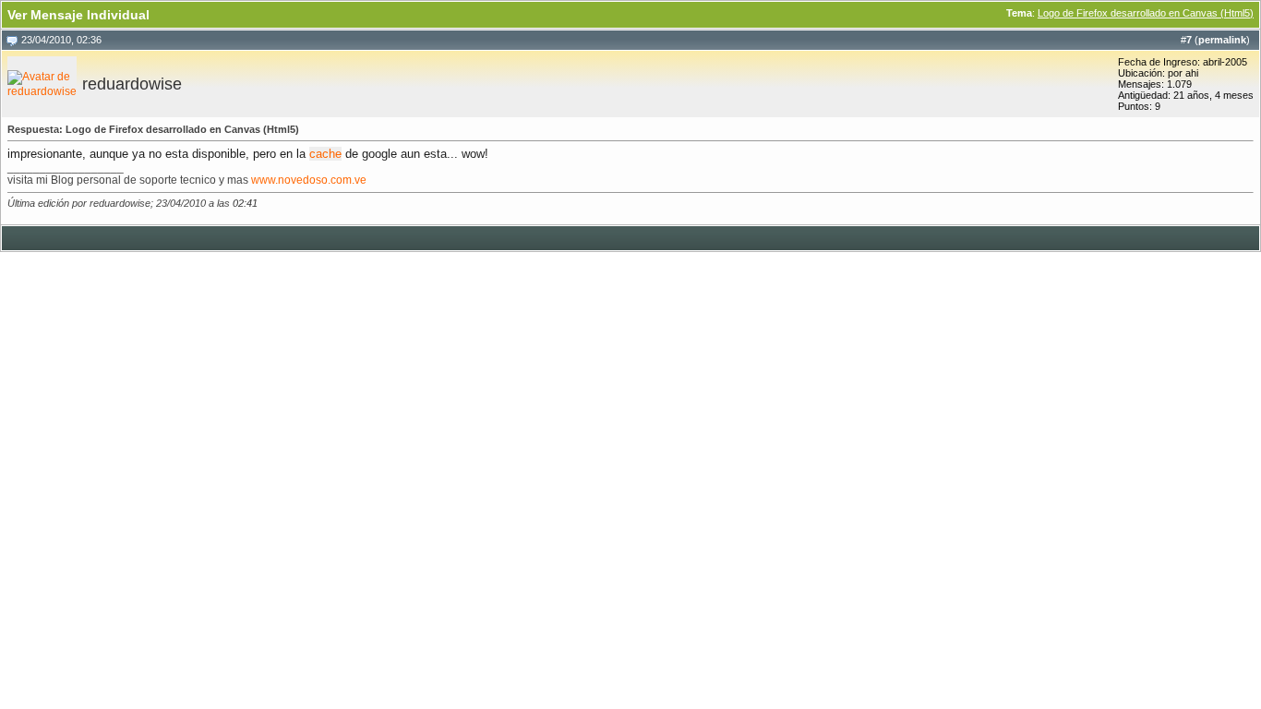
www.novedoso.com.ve (308, 180)
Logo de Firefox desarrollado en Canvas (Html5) (1146, 12)
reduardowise (132, 84)
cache (325, 154)
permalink (1222, 39)
